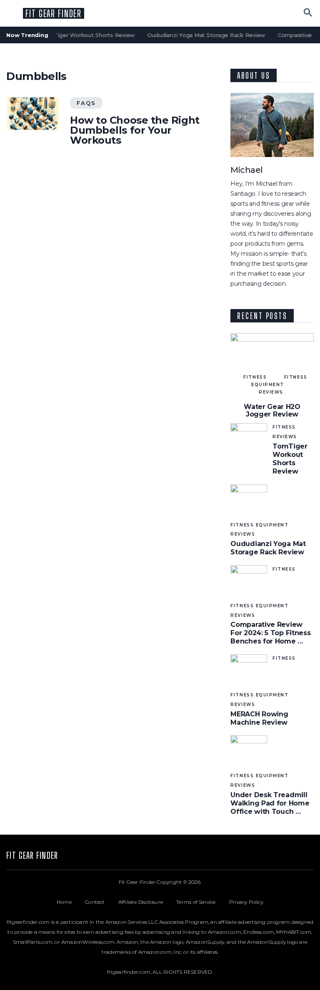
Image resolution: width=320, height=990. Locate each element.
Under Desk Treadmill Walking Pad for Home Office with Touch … (269, 803)
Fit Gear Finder (53, 13)
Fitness (255, 377)
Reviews (271, 392)
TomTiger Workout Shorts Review (85, 35)
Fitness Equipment (279, 380)
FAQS (86, 103)
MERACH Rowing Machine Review (259, 718)
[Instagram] (311, 856)
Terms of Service (202, 902)
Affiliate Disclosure (147, 902)
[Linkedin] (298, 856)
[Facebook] (274, 856)
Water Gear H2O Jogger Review (272, 410)
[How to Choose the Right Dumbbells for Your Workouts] (32, 113)
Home (71, 902)
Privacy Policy (246, 902)
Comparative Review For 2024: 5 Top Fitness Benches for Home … (270, 633)
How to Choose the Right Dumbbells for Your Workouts (135, 130)
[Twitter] (286, 856)
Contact (101, 902)
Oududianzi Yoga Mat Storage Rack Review (203, 35)
